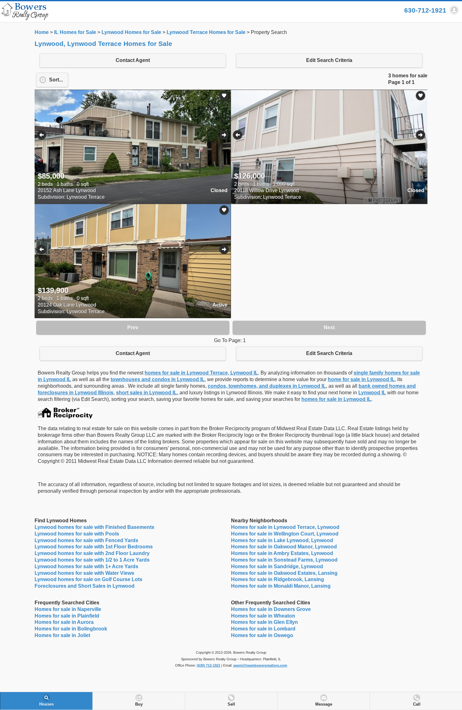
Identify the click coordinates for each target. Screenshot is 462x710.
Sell (231, 704)
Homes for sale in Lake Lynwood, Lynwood (282, 540)
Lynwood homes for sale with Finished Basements (94, 527)
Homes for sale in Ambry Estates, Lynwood (282, 553)
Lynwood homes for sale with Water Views (84, 573)
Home (42, 32)
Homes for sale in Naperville (68, 609)
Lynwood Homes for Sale (131, 32)
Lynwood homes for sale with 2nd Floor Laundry (92, 553)
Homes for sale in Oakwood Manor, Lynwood (284, 546)
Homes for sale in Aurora (64, 622)
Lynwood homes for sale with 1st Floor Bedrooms (94, 546)
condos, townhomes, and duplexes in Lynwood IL (267, 386)
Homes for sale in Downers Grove (271, 609)
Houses (46, 704)
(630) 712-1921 (208, 665)
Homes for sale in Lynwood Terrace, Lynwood (285, 527)
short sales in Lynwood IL (146, 392)
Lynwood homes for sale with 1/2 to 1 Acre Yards (92, 560)
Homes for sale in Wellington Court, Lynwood (284, 533)
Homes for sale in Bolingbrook (71, 628)
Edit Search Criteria (329, 60)
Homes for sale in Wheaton (263, 615)
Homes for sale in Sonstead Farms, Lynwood (284, 560)
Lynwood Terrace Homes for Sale (206, 32)
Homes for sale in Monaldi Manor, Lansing (281, 586)
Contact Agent (133, 60)
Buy (139, 704)
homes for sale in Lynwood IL (336, 399)
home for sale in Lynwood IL (361, 379)
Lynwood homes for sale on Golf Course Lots (88, 579)
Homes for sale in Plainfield (67, 615)
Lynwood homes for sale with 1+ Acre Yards (86, 566)
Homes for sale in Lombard (263, 628)
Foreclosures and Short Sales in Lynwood (85, 586)
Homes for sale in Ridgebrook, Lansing (277, 579)
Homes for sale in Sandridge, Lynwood (277, 566)
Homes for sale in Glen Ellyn (264, 622)
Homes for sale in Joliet (62, 635)
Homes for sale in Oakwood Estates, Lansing (284, 573)
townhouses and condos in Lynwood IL (158, 379)
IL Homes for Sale (75, 32)
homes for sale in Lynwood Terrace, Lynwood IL (201, 372)
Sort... (56, 79)
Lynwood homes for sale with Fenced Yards (86, 540)
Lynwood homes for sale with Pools (77, 533)
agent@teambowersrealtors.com (260, 665)
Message (323, 704)
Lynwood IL (372, 392)
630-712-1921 (425, 10)
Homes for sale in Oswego (262, 635)
